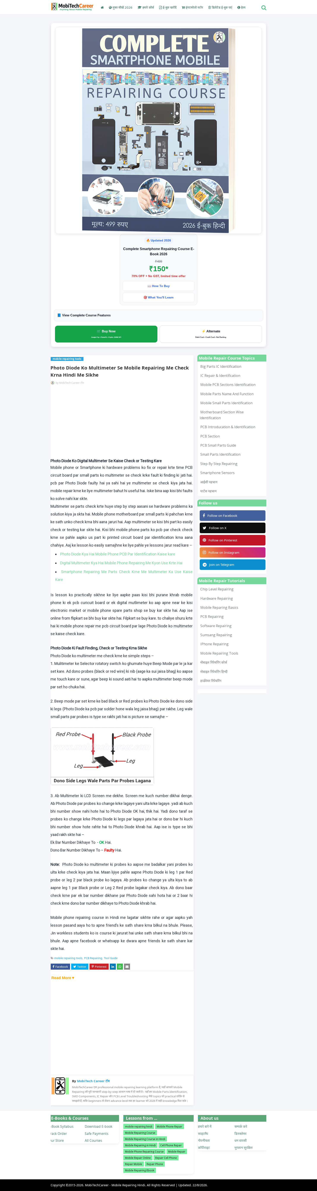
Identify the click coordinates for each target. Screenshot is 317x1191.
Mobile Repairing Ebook (139, 1170)
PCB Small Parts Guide (218, 445)
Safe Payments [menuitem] (96, 1133)
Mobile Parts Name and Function (227, 394)
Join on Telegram (221, 564)
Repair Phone (155, 1164)
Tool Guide (111, 958)
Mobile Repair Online (138, 1158)
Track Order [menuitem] (58, 1133)
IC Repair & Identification (220, 375)
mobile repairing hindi (138, 1126)
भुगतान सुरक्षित (243, 1147)
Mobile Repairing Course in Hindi (145, 1139)
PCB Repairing (93, 958)
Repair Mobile (133, 1164)
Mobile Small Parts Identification (226, 403)
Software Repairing (216, 625)
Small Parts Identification (220, 454)
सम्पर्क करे (240, 1126)
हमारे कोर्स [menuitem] (148, 7)
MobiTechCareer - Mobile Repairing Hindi (115, 1185)
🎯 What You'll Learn (158, 297)
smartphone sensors (217, 472)
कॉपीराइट (204, 1147)
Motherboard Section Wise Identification (222, 415)
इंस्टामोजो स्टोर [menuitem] (194, 7)
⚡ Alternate (210, 333)
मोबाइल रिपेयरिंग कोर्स (213, 662)
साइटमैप (203, 1133)
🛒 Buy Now (106, 333)
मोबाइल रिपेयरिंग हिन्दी (214, 671)
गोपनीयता (204, 1140)
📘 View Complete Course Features (84, 315)
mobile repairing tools (68, 958)
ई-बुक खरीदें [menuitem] (169, 7)
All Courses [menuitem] (93, 1140)
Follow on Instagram (224, 552)
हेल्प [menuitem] (242, 7)
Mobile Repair (176, 1151)
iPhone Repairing (214, 644)
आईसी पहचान (208, 482)
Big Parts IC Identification (220, 366)
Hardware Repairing (216, 598)
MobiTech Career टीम (71, 383)
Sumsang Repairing (216, 635)
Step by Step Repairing (218, 463)
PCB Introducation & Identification (227, 427)
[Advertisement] (121, 422)
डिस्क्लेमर (240, 1133)
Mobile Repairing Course (140, 1133)
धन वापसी (240, 1140)
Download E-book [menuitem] (98, 1126)
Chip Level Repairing (217, 589)
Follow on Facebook (222, 515)
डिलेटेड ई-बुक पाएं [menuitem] (221, 7)
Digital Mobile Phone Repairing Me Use (121, 563)
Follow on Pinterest (223, 540)
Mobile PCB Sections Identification (228, 384)
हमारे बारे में (204, 1126)
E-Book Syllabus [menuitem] (61, 1126)
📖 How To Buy (159, 286)
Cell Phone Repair (171, 1145)
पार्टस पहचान (208, 491)
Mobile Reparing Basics (219, 607)
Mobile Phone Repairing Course (144, 1151)
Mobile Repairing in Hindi (140, 1145)
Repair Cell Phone (166, 1158)
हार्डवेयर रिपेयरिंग (210, 680)
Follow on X (217, 528)
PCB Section (210, 436)
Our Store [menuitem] (56, 1140)
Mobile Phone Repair (169, 1126)
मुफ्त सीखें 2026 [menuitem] (122, 7)
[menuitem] (102, 7)
